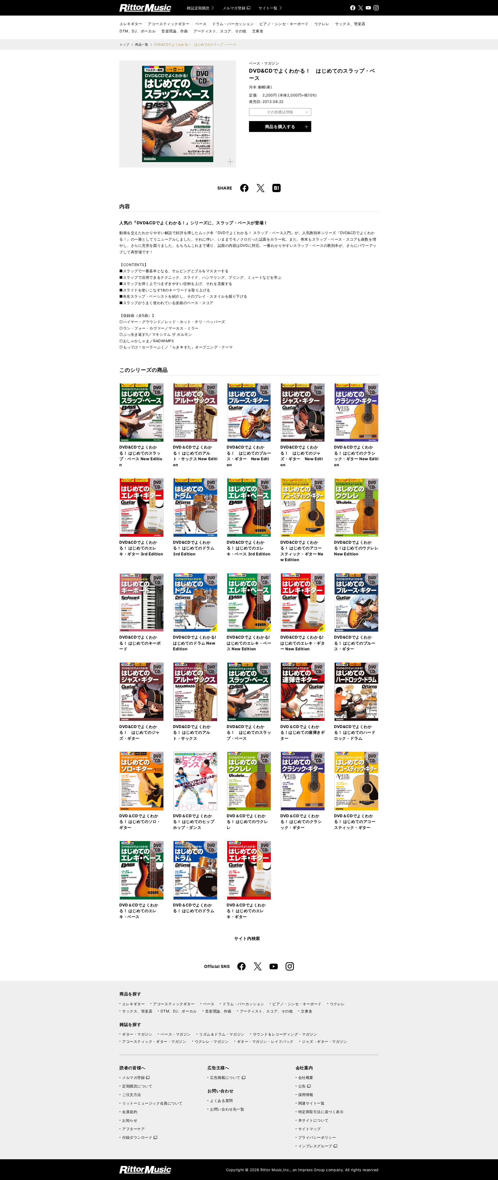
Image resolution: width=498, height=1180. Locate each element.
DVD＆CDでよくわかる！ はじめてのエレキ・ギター (246, 911)
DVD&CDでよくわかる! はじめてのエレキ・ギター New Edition (302, 643)
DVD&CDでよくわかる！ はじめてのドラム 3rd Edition (194, 548)
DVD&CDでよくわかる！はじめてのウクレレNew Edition (356, 548)
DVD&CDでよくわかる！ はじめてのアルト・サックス (192, 732)
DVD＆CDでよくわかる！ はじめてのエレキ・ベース (138, 911)
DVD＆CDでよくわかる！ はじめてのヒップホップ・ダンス (194, 821)
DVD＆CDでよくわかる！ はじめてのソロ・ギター (140, 821)
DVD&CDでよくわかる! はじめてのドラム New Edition (194, 643)
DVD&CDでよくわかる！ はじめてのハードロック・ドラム (355, 732)
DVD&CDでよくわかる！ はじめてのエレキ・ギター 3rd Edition (141, 548)
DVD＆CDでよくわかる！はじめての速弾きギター (302, 732)
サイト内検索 (247, 938)
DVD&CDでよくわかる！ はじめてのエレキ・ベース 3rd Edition (248, 548)
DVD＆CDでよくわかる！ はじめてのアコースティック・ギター (355, 821)
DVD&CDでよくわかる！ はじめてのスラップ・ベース (249, 732)
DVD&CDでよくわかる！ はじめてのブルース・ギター (355, 643)
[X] (360, 7)
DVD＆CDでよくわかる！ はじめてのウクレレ (247, 821)
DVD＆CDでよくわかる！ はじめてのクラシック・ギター (301, 821)
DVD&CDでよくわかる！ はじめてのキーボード (140, 643)
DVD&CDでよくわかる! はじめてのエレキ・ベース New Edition (249, 643)
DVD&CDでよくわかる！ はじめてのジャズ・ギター (139, 732)
